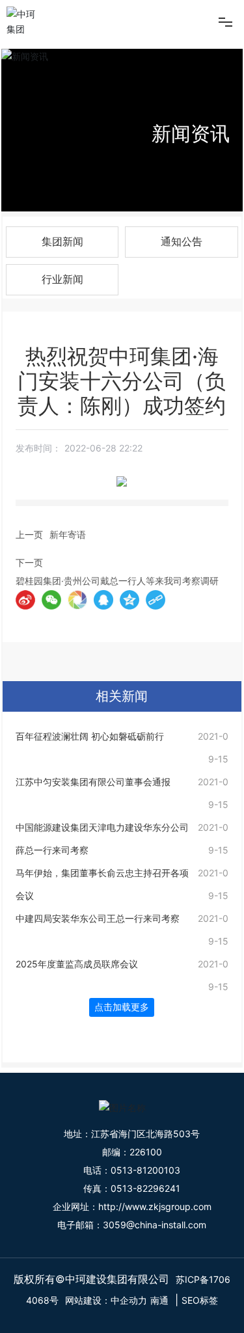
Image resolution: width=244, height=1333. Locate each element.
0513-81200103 (145, 1170)
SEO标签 (200, 1300)
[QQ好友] (103, 600)
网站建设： (88, 1300)
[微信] (51, 600)
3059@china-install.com (154, 1224)
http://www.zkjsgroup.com (154, 1206)
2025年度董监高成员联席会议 (77, 963)
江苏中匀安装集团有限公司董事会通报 (93, 781)
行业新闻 (62, 279)
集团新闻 (62, 241)
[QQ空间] (129, 600)
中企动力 (129, 1300)
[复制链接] (155, 600)
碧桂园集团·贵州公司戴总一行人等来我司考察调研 (117, 580)
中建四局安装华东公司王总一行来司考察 (98, 918)
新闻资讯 (191, 133)
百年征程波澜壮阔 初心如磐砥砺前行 (90, 736)
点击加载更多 (121, 1007)
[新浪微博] (25, 600)
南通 (159, 1300)
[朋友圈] (77, 600)
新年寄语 (67, 534)
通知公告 (181, 241)
